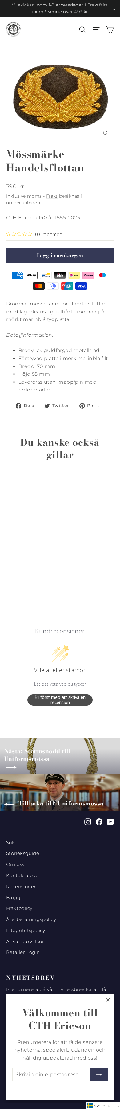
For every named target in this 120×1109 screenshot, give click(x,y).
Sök (10, 842)
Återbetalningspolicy (31, 919)
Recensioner (21, 886)
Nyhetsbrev (30, 978)
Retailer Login (23, 952)
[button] (103, 1105)
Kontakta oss (21, 875)
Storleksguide (22, 853)
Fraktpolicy (19, 908)
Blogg (13, 897)
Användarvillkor (25, 941)
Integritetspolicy (25, 930)
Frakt (52, 196)
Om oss (15, 864)
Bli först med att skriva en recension (60, 700)
